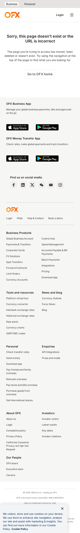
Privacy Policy (14, 436)
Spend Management (53, 244)
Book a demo (55, 218)
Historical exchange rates (20, 315)
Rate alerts (12, 321)
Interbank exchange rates (20, 309)
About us (11, 418)
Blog (44, 309)
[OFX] (12, 15)
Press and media (51, 358)
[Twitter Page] (32, 184)
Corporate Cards (15, 250)
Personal (29, 4)
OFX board (12, 463)
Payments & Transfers (18, 244)
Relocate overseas (16, 379)
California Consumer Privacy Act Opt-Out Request (17, 446)
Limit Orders (13, 273)
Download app (14, 363)
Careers (10, 475)
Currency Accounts (17, 279)
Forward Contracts (16, 267)
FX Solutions (13, 256)
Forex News (48, 304)
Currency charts (15, 327)
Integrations (48, 265)
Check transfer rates (17, 352)
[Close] (62, 508)
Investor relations (51, 436)
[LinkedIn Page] (22, 184)
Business (11, 4)
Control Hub (48, 238)
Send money (13, 358)
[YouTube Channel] (50, 184)
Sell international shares (19, 400)
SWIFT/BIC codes (15, 333)
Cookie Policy (19, 528)
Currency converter (17, 304)
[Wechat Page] (41, 184)
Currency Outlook (52, 298)
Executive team (14, 469)
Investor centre (50, 418)
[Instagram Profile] (60, 184)
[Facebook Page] (13, 184)
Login (60, 14)
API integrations (50, 352)
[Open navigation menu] (71, 14)
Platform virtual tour (17, 298)
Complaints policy (16, 430)
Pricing (45, 271)
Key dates (47, 430)
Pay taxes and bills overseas (21, 385)
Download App (49, 277)
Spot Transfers (14, 262)
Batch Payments (51, 259)
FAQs (20, 218)
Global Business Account (19, 238)
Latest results (49, 424)
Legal (9, 424)
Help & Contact (35, 218)
